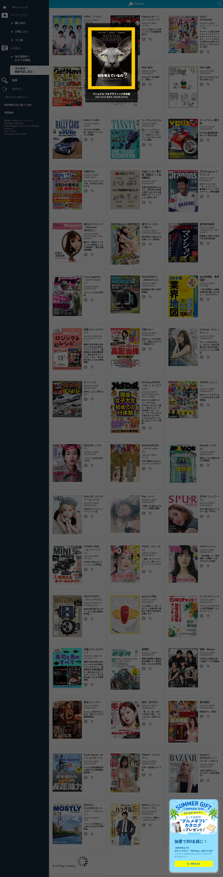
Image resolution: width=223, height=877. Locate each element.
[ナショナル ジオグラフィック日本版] (111, 89)
